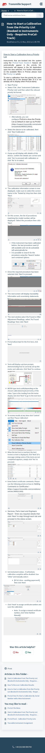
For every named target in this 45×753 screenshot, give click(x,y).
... (11, 10)
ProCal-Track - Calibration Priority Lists (22, 719)
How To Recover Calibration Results (21, 685)
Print (10, 668)
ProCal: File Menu (14, 708)
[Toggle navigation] (41, 4)
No (17, 652)
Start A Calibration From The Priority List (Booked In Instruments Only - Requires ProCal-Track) (22, 679)
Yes (29, 652)
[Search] (40, 15)
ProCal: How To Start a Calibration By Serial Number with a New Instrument (23, 697)
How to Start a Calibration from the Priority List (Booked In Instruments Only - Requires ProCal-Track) (24, 690)
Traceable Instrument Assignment (20, 723)
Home (4, 10)
